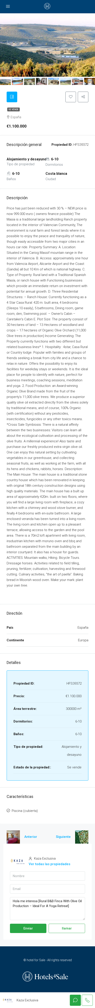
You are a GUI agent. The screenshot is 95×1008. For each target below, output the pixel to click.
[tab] (12, 97)
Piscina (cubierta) (25, 811)
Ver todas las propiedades (49, 864)
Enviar (28, 928)
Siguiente (63, 837)
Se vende (13, 109)
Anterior (30, 837)
